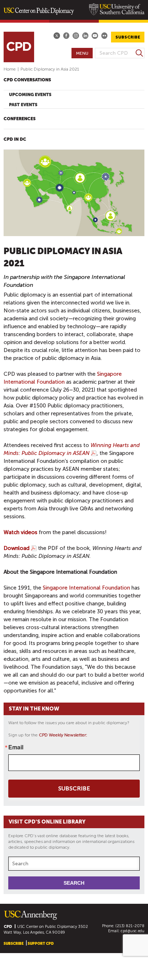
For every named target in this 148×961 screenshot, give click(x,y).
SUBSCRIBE (127, 37)
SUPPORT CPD (41, 944)
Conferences (20, 118)
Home (10, 69)
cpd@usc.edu (132, 931)
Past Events (23, 104)
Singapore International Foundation (86, 588)
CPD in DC (15, 139)
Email (15, 747)
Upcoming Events (30, 94)
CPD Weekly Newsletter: (63, 734)
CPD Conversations (27, 79)
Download (16, 548)
